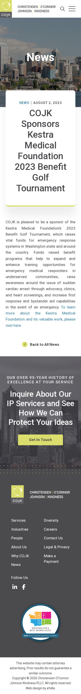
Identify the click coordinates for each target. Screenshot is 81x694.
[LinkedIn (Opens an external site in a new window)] (14, 587)
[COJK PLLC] (40, 494)
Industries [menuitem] (19, 529)
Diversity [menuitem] (51, 520)
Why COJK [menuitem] (20, 556)
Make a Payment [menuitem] (51, 559)
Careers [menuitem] (50, 529)
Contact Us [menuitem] (53, 538)
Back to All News (44, 344)
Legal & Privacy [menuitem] (57, 547)
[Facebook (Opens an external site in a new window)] (23, 587)
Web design (34, 688)
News (24, 103)
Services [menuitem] (18, 520)
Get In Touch (40, 439)
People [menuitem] (17, 538)
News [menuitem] (16, 564)
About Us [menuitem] (19, 547)
